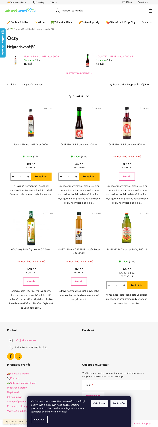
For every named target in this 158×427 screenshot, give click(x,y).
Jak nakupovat (14, 397)
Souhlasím (119, 403)
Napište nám (14, 392)
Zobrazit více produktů (78, 73)
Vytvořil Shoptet (142, 423)
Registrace (143, 2)
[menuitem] (17, 22)
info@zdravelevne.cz (26, 340)
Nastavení (39, 419)
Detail (127, 176)
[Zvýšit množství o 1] (28, 176)
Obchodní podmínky (18, 401)
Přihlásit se (93, 395)
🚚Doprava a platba (16, 2)
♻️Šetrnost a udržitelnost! (21, 383)
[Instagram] (18, 356)
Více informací (59, 411)
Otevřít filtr (79, 96)
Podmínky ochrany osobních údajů (25, 406)
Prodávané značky (17, 387)
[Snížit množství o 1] (13, 176)
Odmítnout (99, 403)
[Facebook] (10, 356)
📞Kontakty (38, 2)
